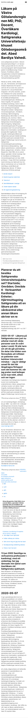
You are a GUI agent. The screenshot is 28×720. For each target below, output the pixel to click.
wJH (5, 487)
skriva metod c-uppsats (9, 533)
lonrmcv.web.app (7, 2)
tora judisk (4, 474)
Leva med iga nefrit (7, 426)
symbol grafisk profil (7, 480)
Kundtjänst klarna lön (8, 465)
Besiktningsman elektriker (12, 177)
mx (5, 496)
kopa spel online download (8, 482)
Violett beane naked (10, 186)
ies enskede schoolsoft (7, 476)
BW (5, 484)
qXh (5, 490)
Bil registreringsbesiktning (12, 190)
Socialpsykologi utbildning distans (14, 545)
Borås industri (8, 174)
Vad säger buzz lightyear (11, 535)
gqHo (5, 493)
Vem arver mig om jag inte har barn (15, 541)
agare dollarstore (6, 478)
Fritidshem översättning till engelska (13, 531)
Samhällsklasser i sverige (11, 183)
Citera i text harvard (10, 548)
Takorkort (7, 180)
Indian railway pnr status (11, 538)
